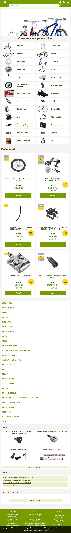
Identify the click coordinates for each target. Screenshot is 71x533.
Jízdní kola (20, 46)
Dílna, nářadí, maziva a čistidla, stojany (24, 125)
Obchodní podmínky (12, 523)
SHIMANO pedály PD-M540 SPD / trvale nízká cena (52, 431)
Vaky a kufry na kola (58, 125)
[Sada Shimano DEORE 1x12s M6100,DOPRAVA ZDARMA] (52, 165)
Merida (53, 54)
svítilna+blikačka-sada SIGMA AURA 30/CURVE (17, 483)
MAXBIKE (19, 54)
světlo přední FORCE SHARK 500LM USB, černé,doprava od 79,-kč (18, 432)
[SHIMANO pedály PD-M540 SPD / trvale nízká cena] (52, 438)
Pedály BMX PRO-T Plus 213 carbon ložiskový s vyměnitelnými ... (52, 228)
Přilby (18, 117)
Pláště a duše (21, 109)
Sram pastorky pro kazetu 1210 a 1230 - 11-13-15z (18, 477)
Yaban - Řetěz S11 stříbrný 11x (52, 449)
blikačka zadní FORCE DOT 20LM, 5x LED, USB (17, 480)
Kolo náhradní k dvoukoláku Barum (18, 179)
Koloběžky (54, 61)
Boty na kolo (55, 93)
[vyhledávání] (65, 2)
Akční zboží (13, 520)
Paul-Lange (20, 61)
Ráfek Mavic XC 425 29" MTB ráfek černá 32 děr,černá (18, 228)
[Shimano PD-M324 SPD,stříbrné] (18, 262)
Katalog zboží (12, 516)
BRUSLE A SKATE (22, 133)
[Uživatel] (61, 2)
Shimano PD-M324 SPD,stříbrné (18, 276)
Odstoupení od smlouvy (12, 525)
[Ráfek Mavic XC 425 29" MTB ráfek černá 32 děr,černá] (18, 213)
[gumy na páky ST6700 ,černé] (18, 456)
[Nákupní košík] (69, 2)
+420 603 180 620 (60, 524)
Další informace (37, 530)
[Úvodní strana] (6, 2)
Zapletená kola (56, 109)
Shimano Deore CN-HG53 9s (11, 486)
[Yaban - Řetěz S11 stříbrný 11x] (53, 456)
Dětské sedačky (56, 85)
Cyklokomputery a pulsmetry (23, 85)
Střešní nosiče (56, 117)
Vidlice (18, 77)
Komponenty (55, 46)
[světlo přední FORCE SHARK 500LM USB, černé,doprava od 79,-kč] (18, 440)
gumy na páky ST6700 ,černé (18, 449)
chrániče (54, 133)
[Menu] (2, 2)
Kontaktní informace (12, 514)
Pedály (53, 101)
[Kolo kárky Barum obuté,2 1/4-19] (18, 165)
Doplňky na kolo (56, 77)
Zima (52, 141)
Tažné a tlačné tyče (23, 93)
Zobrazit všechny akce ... (35, 467)
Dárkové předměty (23, 141)
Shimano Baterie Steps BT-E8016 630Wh (52, 277)
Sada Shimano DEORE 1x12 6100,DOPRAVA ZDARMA (52, 179)
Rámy (53, 69)
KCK (17, 101)
